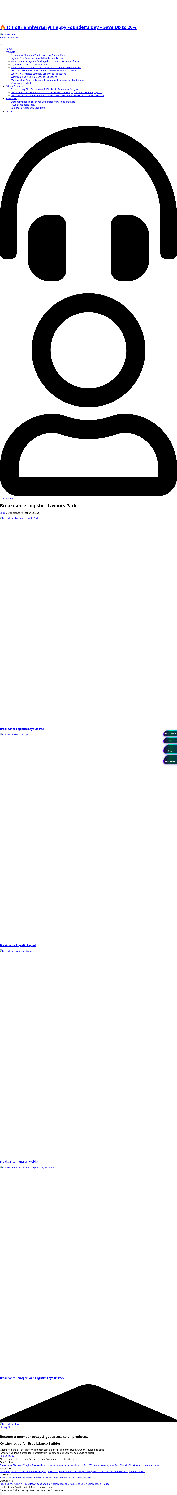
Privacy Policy (52, 1477)
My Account (23, 1483)
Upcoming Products (11, 1471)
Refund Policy (66, 1477)
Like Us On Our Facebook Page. (92, 1483)
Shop (2, 512)
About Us (5, 1477)
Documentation (30, 1471)
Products (11, 51)
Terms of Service (83, 1477)
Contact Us (39, 1477)
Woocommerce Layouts (62, 1465)
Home (9, 48)
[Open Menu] (1, 44)
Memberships (151, 1465)
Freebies (36, 1465)
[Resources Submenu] (18, 99)
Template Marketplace (76, 1471)
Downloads (36, 1483)
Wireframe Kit (136, 1465)
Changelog (58, 1471)
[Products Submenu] (17, 52)
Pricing (13, 1483)
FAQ (41, 1471)
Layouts (45, 1465)
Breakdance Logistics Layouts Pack (22, 729)
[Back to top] (1, 1493)
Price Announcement (21, 1477)
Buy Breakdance (97, 1471)
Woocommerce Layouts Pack (104, 1465)
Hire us (9, 111)
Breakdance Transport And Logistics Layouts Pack (32, 1378)
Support (48, 1471)
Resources (11, 98)
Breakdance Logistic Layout (18, 945)
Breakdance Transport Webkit (19, 1161)
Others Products (15, 86)
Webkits (124, 1465)
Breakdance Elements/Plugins (16, 1465)
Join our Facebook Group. (62, 1483)
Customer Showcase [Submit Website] (126, 1471)
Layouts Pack (82, 1465)
